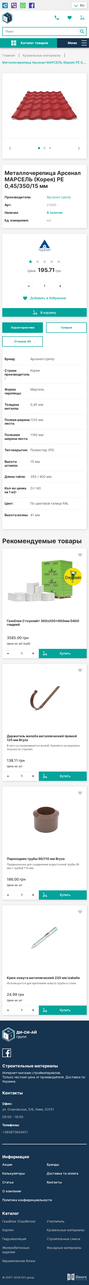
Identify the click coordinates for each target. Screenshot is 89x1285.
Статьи (7, 1182)
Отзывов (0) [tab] (22, 341)
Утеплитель (56, 1221)
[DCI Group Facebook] (6, 1052)
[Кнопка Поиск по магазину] (82, 31)
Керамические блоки (18, 1261)
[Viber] (14, 5)
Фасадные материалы (64, 1248)
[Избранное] (69, 17)
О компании (11, 1191)
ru (82, 5)
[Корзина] (82, 17)
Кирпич (8, 1230)
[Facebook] (31, 5)
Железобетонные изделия (15, 1250)
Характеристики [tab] (22, 327)
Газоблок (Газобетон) (18, 1221)
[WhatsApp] (23, 5)
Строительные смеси (63, 1239)
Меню (72, 43)
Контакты (54, 1182)
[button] (39, 148)
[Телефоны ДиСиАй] (56, 17)
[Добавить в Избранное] (80, 555)
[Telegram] (5, 5)
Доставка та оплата (62, 1173)
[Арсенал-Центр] (44, 245)
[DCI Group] (7, 18)
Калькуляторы (13, 1173)
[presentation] (10, 148)
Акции (7, 1164)
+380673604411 (15, 1132)
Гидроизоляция (14, 1239)
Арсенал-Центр (59, 197)
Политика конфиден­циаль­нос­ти (27, 1200)
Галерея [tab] (66, 327)
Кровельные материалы (66, 1230)
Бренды (53, 1164)
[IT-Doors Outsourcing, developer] (77, 1277)
